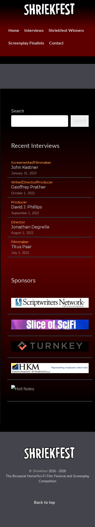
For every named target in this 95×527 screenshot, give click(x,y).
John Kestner (24, 167)
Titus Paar (21, 246)
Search (17, 111)
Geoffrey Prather (28, 187)
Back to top (45, 502)
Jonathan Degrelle (30, 227)
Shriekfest (41, 471)
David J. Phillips (26, 207)
